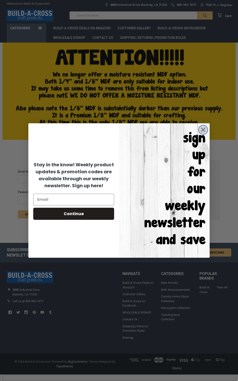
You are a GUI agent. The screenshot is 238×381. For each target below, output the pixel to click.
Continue (74, 214)
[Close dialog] (203, 129)
